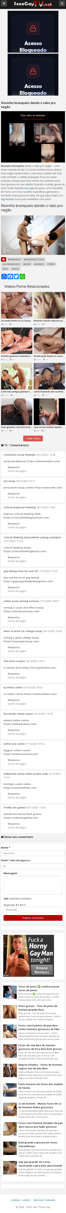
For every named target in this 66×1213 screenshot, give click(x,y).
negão (27, 264)
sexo (5, 268)
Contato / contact (20, 1200)
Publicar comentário (33, 918)
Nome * (5, 847)
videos (15, 268)
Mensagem (10, 873)
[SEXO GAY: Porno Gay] (33, 6)
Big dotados (7, 199)
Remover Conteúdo (44, 1200)
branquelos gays (34, 259)
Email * (15, 860)
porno (51, 264)
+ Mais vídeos (33, 438)
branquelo (14, 259)
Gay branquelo (11, 264)
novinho (39, 264)
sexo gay (29, 188)
